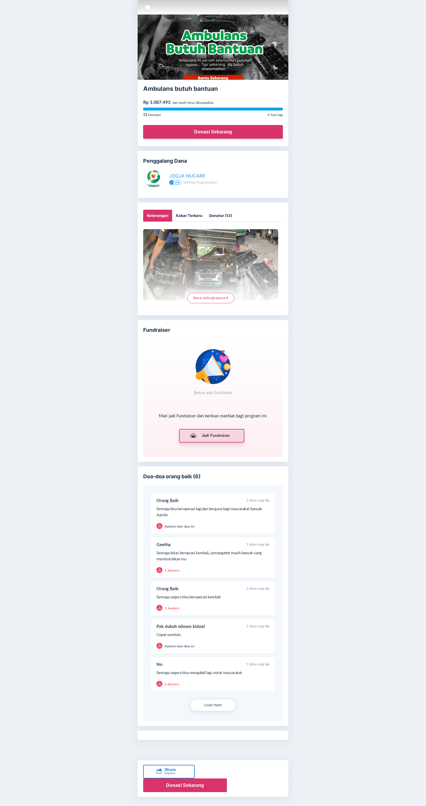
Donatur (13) (220, 215)
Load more (213, 705)
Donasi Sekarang (213, 131)
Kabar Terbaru (189, 215)
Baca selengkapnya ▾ (210, 297)
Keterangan (157, 215)
